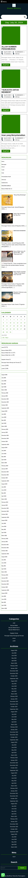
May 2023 (4, 493)
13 (21, 322)
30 (7, 332)
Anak (3, 172)
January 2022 (5, 541)
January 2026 (5, 396)
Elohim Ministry (14, 8)
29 (3, 332)
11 (14, 322)
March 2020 (4, 608)
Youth (3, 169)
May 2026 (4, 383)
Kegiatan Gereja (5, 359)
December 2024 (5, 435)
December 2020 (5, 581)
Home (3, 161)
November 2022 (5, 511)
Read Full (6, 65)
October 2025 (5, 405)
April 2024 (4, 459)
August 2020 (4, 593)
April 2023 (4, 496)
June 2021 (4, 562)
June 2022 (4, 526)
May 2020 (4, 602)
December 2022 (5, 508)
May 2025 (4, 420)
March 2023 (4, 499)
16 (7, 326)
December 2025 (5, 399)
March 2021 (4, 572)
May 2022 (4, 529)
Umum (3, 166)
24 (10, 329)
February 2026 (5, 392)
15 (3, 326)
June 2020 (4, 599)
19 (17, 326)
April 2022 (4, 532)
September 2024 (5, 444)
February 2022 (5, 538)
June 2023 (4, 490)
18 (14, 326)
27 (21, 329)
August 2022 (4, 520)
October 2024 (5, 441)
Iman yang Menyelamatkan (13, 135)
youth (3, 368)
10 (10, 322)
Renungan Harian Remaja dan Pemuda (10, 362)
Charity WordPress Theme (9, 876)
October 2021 (5, 550)
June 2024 (4, 453)
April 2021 (4, 568)
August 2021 (4, 556)
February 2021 (5, 575)
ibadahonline (5, 182)
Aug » (6, 337)
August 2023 (4, 484)
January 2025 (5, 432)
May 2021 (4, 565)
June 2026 (4, 380)
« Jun (3, 337)
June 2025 (4, 417)
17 (10, 326)
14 (24, 322)
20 (21, 326)
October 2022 (5, 514)
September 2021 (5, 553)
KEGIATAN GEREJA (6, 185)
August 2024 (4, 447)
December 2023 (5, 471)
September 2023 (5, 480)
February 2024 (5, 465)
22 (3, 329)
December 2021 (5, 544)
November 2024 (5, 438)
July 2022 (4, 523)
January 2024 (5, 468)
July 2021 (4, 559)
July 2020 (4, 596)
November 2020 (5, 584)
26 (17, 329)
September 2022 (5, 517)
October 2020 (5, 587)
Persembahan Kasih (6, 176)
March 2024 (4, 462)
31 (10, 332)
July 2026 (4, 377)
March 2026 (4, 389)
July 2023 (4, 487)
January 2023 (5, 505)
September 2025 (5, 408)
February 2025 (5, 429)
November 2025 (5, 402)
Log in (14, 856)
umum (3, 365)
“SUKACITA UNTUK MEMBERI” (10, 91)
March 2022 (4, 535)
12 (17, 322)
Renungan (4, 164)
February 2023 (5, 502)
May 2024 (4, 456)
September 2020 (5, 590)
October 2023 (5, 477)
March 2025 (4, 426)
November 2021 (5, 547)
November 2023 (5, 474)
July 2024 (4, 450)
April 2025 (4, 423)
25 (14, 329)
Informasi (4, 179)
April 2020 (4, 605)
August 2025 (4, 411)
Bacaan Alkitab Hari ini (7, 188)
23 (7, 329)
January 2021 (5, 578)
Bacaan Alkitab (5, 350)
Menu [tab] (5, 2)
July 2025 (4, 414)
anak (3, 347)
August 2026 (4, 374)
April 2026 (4, 386)
